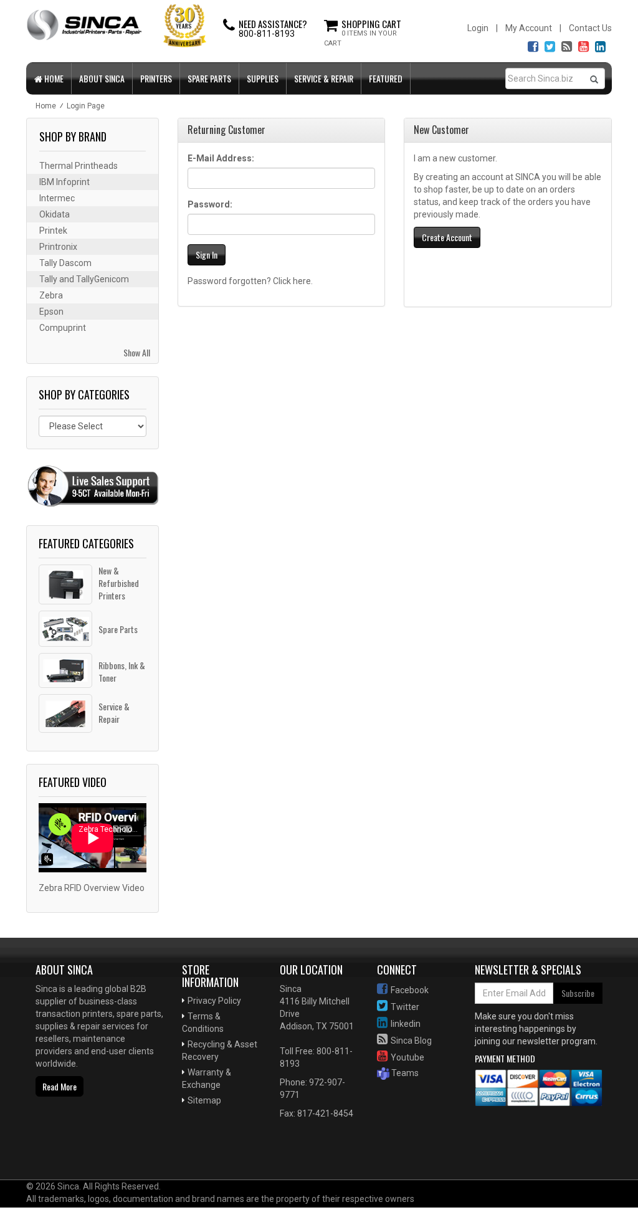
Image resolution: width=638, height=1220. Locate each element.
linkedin (406, 1024)
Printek (53, 231)
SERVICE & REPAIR (323, 78)
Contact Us (590, 28)
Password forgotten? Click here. (250, 281)
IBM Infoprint (64, 182)
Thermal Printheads (78, 166)
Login (477, 28)
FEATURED (385, 78)
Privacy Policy (214, 1001)
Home (53, 78)
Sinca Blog (411, 1041)
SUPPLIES (263, 78)
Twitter (405, 1007)
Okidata (54, 214)
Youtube (407, 1057)
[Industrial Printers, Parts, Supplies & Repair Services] (59, 1139)
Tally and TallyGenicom (84, 279)
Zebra (51, 295)
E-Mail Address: (221, 158)
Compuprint (62, 328)
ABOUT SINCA (102, 78)
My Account (528, 28)
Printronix (58, 247)
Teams (404, 1073)
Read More (59, 1086)
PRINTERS (156, 78)
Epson (51, 312)
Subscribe (577, 992)
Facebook (410, 990)
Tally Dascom (65, 263)
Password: (210, 204)
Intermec (57, 198)
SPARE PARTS (209, 78)
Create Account (447, 237)
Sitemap (204, 1100)
